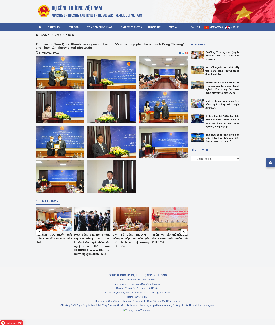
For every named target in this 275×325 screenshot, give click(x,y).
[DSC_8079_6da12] (60, 141)
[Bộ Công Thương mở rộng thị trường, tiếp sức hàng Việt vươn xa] (198, 55)
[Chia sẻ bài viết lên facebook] (180, 52)
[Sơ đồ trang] (270, 162)
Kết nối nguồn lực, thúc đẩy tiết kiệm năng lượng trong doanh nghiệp (222, 70)
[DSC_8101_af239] (163, 141)
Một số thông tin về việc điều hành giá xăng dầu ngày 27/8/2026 (222, 104)
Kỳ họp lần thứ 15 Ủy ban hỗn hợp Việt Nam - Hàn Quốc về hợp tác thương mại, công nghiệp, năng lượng (222, 121)
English (235, 27)
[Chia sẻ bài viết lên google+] (186, 52)
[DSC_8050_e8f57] (111, 107)
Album (70, 35)
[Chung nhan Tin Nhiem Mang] (137, 310)
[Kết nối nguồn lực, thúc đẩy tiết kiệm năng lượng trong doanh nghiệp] (198, 70)
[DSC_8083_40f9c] (60, 72)
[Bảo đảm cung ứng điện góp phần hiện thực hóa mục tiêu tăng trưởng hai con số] (198, 137)
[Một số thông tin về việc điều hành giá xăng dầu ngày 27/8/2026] (198, 103)
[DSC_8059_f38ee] (60, 106)
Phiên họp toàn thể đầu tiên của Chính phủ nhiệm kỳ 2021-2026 (170, 238)
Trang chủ (44, 35)
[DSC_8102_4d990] (111, 176)
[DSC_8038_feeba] (163, 72)
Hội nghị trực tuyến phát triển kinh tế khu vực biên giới (54, 238)
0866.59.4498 (142, 296)
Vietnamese (216, 27)
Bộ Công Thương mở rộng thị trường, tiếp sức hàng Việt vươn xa (222, 55)
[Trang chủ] (90, 11)
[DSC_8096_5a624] (111, 141)
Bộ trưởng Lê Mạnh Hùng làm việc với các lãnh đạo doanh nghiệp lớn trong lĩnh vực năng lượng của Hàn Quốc (222, 87)
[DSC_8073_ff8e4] (163, 107)
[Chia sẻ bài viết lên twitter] (183, 52)
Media (58, 35)
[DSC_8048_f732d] (60, 176)
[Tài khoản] (199, 27)
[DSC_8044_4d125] (111, 72)
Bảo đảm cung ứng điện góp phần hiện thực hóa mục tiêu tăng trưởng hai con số (222, 138)
